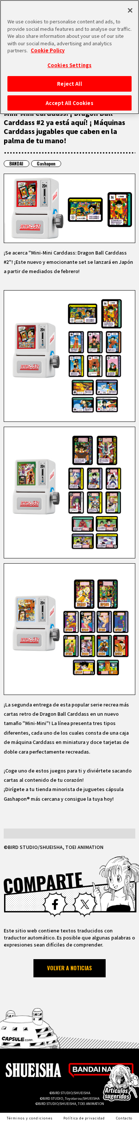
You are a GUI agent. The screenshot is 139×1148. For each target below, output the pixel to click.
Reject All (69, 83)
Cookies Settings (69, 65)
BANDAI (16, 163)
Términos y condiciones (30, 1118)
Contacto (124, 1118)
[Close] (130, 10)
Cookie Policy (47, 50)
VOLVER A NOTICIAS (69, 968)
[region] (69, 57)
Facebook (55, 904)
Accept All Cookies (69, 102)
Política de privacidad (84, 1118)
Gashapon (46, 163)
